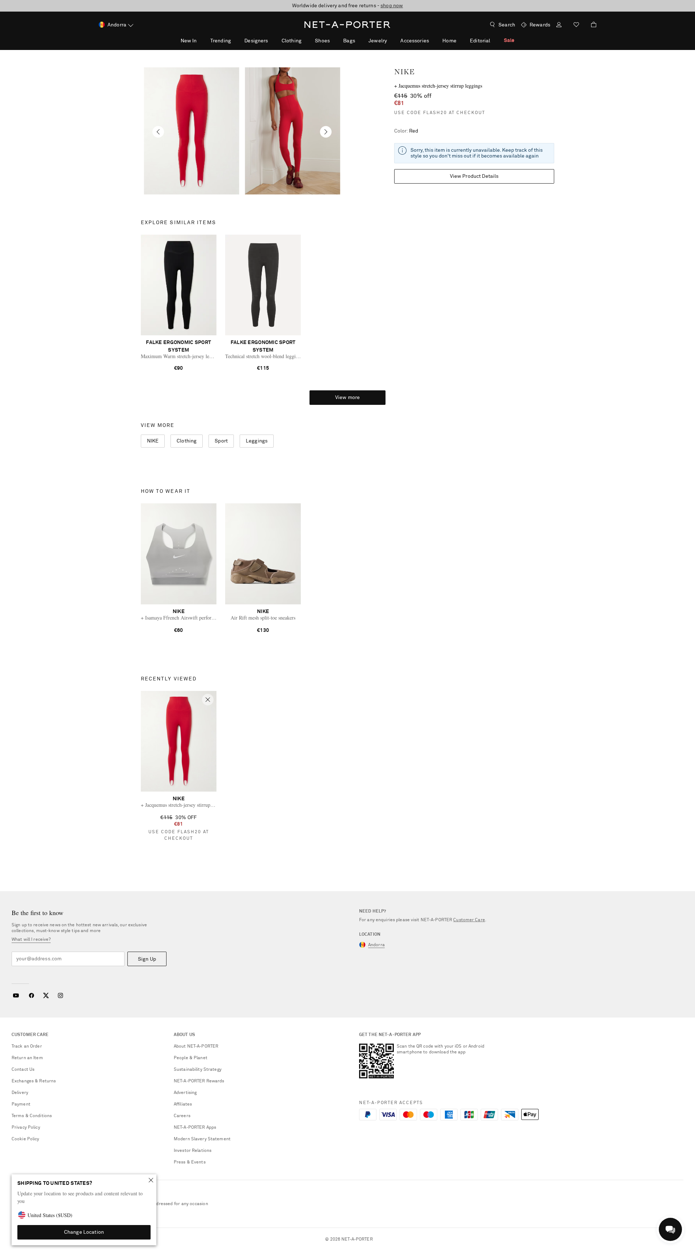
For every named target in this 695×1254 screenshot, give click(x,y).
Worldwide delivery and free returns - (347, 5)
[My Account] (559, 25)
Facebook (31, 995)
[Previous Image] (158, 132)
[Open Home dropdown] (460, 40)
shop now (391, 5)
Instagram (60, 995)
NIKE (404, 71)
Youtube (16, 995)
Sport (221, 441)
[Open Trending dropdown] (235, 40)
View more (347, 397)
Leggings (257, 441)
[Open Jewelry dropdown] (391, 40)
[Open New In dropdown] (200, 40)
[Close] (151, 1180)
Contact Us (23, 1070)
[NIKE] (191, 130)
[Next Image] (326, 132)
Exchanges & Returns (34, 1081)
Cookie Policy (25, 1139)
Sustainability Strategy (198, 1070)
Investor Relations (192, 1151)
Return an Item (27, 1058)
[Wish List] (576, 25)
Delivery (20, 1093)
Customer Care (469, 920)
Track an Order (27, 1046)
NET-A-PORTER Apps (195, 1127)
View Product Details (474, 176)
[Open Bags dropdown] (359, 40)
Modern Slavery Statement (202, 1139)
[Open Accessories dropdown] (433, 40)
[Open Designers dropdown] (272, 40)
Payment (21, 1104)
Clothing (187, 441)
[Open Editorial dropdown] (494, 40)
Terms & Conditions (32, 1116)
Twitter (46, 995)
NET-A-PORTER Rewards (199, 1081)
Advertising (185, 1093)
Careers (182, 1116)
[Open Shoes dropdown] (334, 40)
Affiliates (183, 1104)
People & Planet (190, 1058)
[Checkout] (591, 25)
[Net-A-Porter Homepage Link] (347, 24)
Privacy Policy (26, 1127)
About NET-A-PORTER (196, 1046)
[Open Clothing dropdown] (305, 40)
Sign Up (147, 959)
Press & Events (190, 1162)
